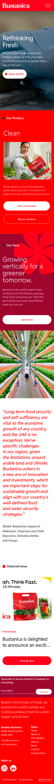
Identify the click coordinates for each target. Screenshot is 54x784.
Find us (35, 741)
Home (34, 730)
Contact (35, 749)
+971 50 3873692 (9, 744)
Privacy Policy (38, 753)
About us (35, 734)
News (34, 745)
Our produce (38, 738)
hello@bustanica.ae (10, 740)
